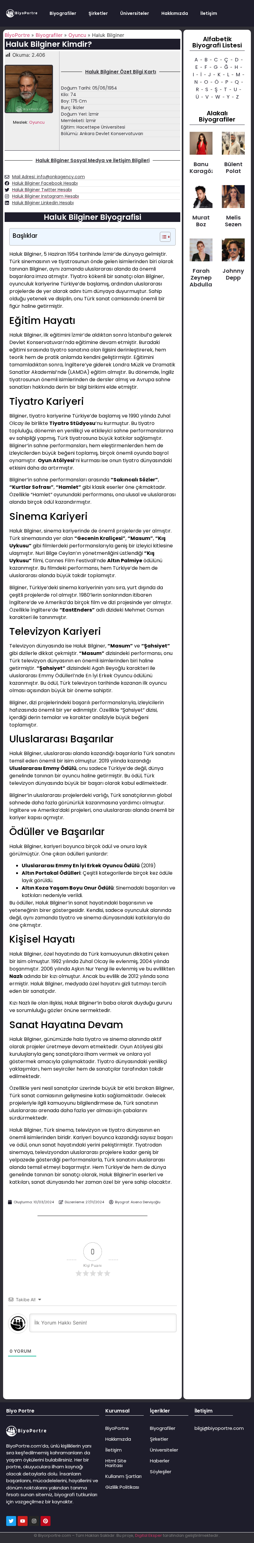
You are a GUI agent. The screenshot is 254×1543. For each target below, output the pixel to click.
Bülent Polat (233, 167)
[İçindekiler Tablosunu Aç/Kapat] (162, 237)
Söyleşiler (160, 1471)
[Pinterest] (45, 1521)
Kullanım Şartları (123, 1476)
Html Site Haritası (115, 1463)
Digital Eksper (148, 1535)
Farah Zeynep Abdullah (203, 277)
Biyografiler (63, 13)
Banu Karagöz (202, 167)
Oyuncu (77, 35)
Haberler (159, 1460)
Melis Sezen (233, 221)
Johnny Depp (233, 274)
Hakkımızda (174, 13)
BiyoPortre (117, 1428)
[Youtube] (23, 1521)
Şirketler (98, 13)
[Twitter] (11, 1521)
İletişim (208, 13)
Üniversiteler (134, 13)
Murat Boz (201, 221)
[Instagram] (34, 1521)
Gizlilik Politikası (122, 1487)
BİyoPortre (17, 35)
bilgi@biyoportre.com (219, 1428)
